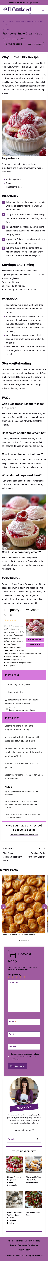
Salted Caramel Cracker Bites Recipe (18, 934)
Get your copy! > (24, 3)
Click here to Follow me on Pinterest (24, 834)
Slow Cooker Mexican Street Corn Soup (12, 854)
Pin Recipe (35, 645)
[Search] (37, 1139)
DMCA (13, 1245)
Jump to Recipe (15, 44)
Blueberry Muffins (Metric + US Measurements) (33, 1179)
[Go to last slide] (3, 906)
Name (12, 1022)
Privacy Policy (24, 1250)
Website (12, 1046)
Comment (14, 983)
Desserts (7, 29)
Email (12, 1034)
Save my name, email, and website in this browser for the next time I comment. (24, 1056)
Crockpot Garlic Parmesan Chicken (36, 852)
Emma (7, 39)
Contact (18, 1241)
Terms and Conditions (28, 1245)
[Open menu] (43, 10)
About (10, 1241)
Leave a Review (35, 44)
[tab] (19, 940)
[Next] (44, 906)
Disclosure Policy (32, 1241)
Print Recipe (35, 639)
